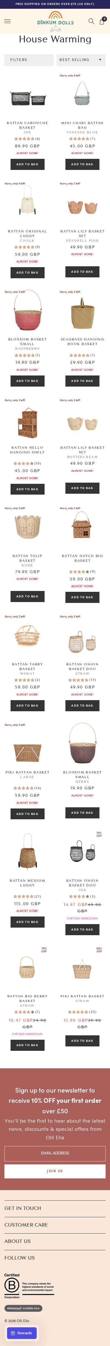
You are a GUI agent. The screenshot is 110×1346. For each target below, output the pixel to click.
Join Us (55, 1171)
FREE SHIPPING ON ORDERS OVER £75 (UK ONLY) (55, 4)
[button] (81, 60)
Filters (18, 60)
